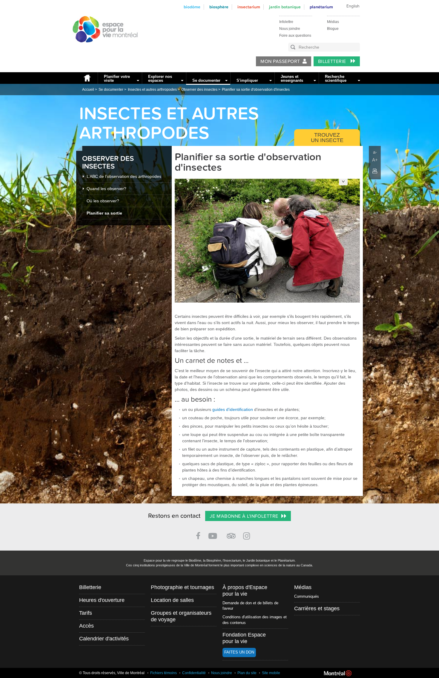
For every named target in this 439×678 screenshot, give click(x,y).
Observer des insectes (199, 89)
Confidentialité (194, 673)
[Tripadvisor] (231, 533)
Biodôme (192, 7)
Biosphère (218, 7)
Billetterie (333, 61)
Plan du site (247, 673)
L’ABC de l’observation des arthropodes (124, 176)
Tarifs (85, 613)
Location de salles (172, 600)
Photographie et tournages (182, 587)
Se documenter (206, 80)
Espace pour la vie (101, 48)
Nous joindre (289, 29)
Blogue (333, 29)
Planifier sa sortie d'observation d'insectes (256, 89)
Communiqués (306, 596)
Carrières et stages (317, 608)
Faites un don (239, 652)
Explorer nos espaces (160, 78)
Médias (333, 22)
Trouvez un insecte (327, 137)
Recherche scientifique (335, 78)
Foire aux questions (295, 35)
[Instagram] (248, 535)
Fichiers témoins (163, 673)
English (353, 6)
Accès (86, 626)
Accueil (87, 78)
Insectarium (248, 7)
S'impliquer (247, 80)
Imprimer (374, 171)
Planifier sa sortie (104, 213)
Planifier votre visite (117, 78)
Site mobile (271, 673)
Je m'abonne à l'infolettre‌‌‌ (244, 516)
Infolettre (286, 22)
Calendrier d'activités (104, 639)
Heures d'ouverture (102, 600)
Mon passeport (280, 61)
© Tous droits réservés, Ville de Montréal (112, 673)
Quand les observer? (106, 188)
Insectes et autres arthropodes (152, 89)
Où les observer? (103, 200)
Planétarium (321, 7)
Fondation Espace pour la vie (244, 638)
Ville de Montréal (337, 673)
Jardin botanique (285, 7)
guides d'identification (232, 409)
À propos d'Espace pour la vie (244, 590)
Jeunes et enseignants (292, 78)
